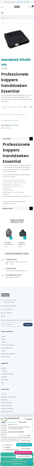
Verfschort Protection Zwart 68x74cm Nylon (21, 243)
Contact (3, 394)
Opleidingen (4, 380)
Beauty (3, 339)
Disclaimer (4, 400)
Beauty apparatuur (7, 348)
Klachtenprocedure (7, 411)
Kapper (3, 336)
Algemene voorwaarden (8, 397)
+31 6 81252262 (8, 313)
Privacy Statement (6, 403)
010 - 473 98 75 (8, 309)
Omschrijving (7, 139)
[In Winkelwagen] (11, 238)
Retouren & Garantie (7, 408)
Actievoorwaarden (6, 406)
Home (3, 18)
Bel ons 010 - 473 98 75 (23, 2)
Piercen (3, 351)
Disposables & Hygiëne (8, 354)
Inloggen (3, 368)
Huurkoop (4, 377)
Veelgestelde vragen (7, 374)
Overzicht (29, 419)
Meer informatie (7, 208)
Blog (2, 382)
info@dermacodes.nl (10, 306)
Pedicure (3, 342)
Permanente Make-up (7, 345)
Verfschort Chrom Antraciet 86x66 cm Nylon (8, 243)
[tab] (17, 138)
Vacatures (4, 371)
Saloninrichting (5, 356)
